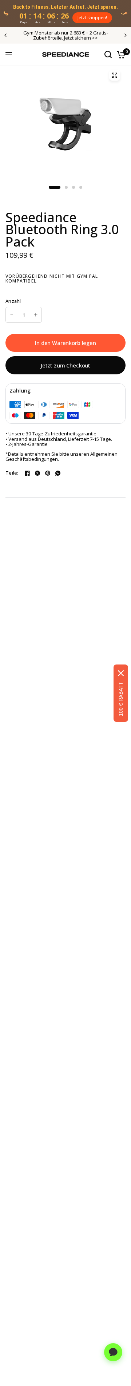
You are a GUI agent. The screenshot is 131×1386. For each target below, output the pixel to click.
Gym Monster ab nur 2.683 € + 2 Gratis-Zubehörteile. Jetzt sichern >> (65, 35)
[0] (120, 54)
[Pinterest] (47, 473)
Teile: (12, 473)
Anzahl (13, 301)
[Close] (121, 673)
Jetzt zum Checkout (65, 365)
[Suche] (108, 54)
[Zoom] (114, 75)
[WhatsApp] (57, 473)
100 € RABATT (121, 699)
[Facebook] (27, 473)
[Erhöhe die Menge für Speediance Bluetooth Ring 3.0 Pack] (35, 314)
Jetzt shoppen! (92, 18)
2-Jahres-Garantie (28, 444)
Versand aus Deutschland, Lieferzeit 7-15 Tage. (60, 439)
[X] (37, 473)
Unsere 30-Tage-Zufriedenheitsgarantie (52, 433)
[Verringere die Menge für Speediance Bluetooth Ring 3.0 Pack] (11, 314)
